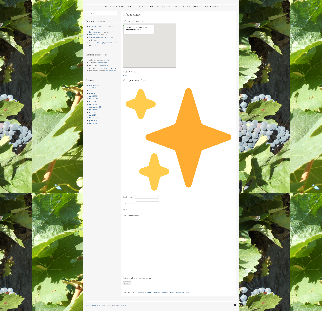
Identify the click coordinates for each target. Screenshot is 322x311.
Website (125, 209)
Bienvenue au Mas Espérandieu (120, 6)
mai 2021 (92, 88)
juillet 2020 (93, 93)
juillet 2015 (93, 120)
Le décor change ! (95, 32)
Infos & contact (191, 6)
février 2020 (93, 99)
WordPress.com (122, 305)
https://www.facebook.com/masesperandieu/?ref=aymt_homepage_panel (162, 292)
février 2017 (93, 118)
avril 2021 (92, 90)
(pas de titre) (93, 34)
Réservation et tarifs (168, 6)
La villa (106, 60)
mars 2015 (93, 123)
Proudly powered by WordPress (95, 305)
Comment (131, 215)
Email (129, 203)
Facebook (234, 305)
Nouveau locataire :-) (96, 26)
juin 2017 (92, 112)
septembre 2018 (95, 107)
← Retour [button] (126, 75)
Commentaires (210, 6)
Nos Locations (146, 6)
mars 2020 (93, 96)
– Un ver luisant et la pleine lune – (101, 37)
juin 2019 (92, 101)
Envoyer (126, 283)
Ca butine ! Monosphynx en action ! (101, 43)
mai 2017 (92, 115)
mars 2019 (93, 104)
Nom (129, 197)
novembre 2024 (94, 85)
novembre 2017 (94, 109)
